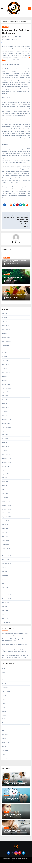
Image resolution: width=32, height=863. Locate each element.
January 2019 (6, 591)
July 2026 (5, 314)
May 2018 (4, 614)
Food (3, 707)
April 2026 (5, 321)
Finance (4, 699)
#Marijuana (14, 39)
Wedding (4, 758)
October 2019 (6, 560)
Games (4, 711)
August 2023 (5, 392)
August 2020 (5, 520)
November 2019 (6, 556)
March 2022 (5, 446)
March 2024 (5, 364)
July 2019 (5, 571)
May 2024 (5, 357)
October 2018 (6, 602)
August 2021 (5, 474)
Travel (3, 754)
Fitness (4, 703)
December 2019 (6, 552)
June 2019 (5, 575)
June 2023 (5, 399)
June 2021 (5, 481)
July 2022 (5, 435)
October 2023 (6, 384)
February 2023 (6, 411)
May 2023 (4, 403)
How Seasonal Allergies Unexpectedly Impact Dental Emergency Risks (13, 800)
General (4, 715)
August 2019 (5, 567)
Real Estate (5, 734)
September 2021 (6, 470)
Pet (3, 730)
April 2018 (5, 618)
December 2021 (6, 458)
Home (3, 723)
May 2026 (5, 318)
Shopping (5, 26)
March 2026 (5, 325)
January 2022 (6, 454)
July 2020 (5, 524)
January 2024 (6, 372)
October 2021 (6, 466)
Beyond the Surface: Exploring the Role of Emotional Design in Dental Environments (15, 832)
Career (4, 680)
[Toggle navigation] (2, 8)
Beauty (4, 672)
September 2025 (6, 341)
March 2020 (5, 540)
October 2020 (6, 513)
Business (4, 676)
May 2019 (4, 579)
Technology (5, 750)
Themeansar (15, 861)
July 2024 (5, 349)
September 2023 (6, 388)
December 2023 (6, 376)
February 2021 (6, 497)
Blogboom (24, 858)
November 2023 (6, 380)
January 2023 (6, 415)
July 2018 (5, 606)
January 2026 (6, 329)
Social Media (5, 742)
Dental (4, 684)
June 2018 (5, 610)
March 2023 (5, 407)
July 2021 (5, 478)
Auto (3, 668)
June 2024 (5, 353)
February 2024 (6, 368)
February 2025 (6, 345)
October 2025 (6, 337)
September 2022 (6, 427)
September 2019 (6, 563)
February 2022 (6, 450)
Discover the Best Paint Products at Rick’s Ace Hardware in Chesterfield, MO (15, 262)
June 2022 (5, 439)
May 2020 (5, 532)
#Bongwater (7, 39)
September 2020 (6, 517)
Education (5, 687)
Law (3, 726)
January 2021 (6, 501)
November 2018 (6, 599)
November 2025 (6, 333)
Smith (8, 36)
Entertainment (6, 691)
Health (4, 719)
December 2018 (6, 595)
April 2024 (5, 360)
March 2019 (5, 587)
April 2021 (5, 489)
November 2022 (6, 419)
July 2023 (5, 396)
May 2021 (4, 485)
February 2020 (6, 544)
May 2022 (5, 442)
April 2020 (5, 536)
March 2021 (5, 493)
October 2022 (6, 423)
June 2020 (5, 528)
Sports (4, 746)
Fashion (4, 695)
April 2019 (5, 583)
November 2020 (6, 509)
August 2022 (5, 431)
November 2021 (6, 462)
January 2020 (6, 548)
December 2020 (6, 505)
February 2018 (6, 622)
